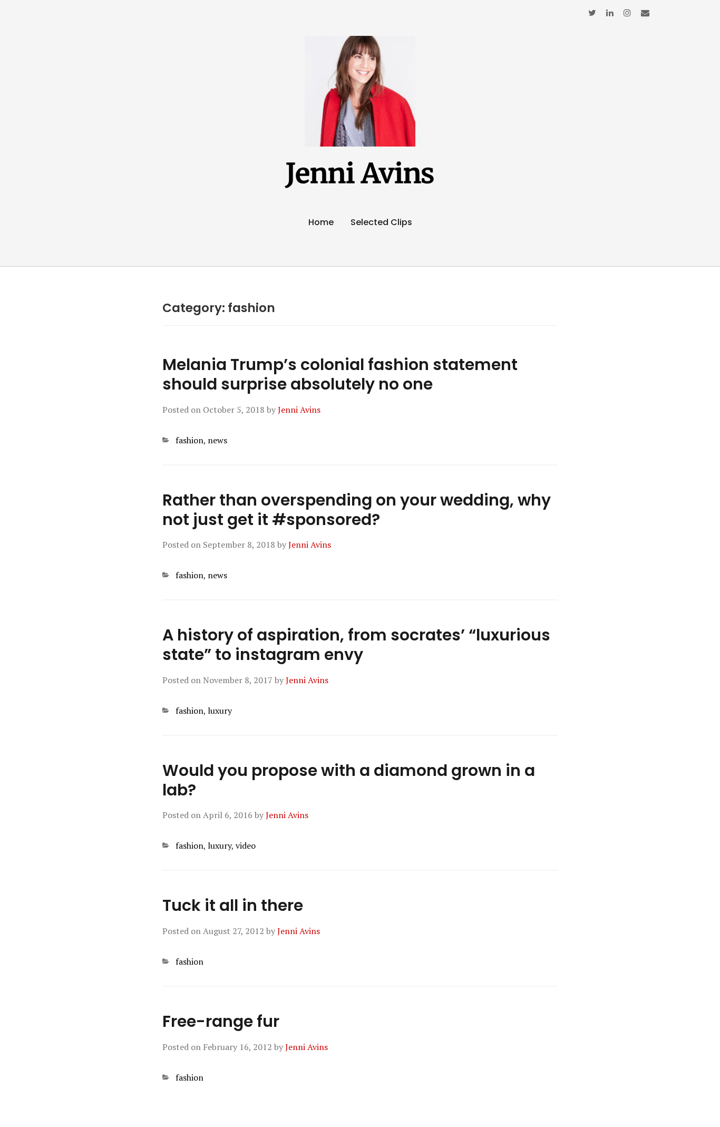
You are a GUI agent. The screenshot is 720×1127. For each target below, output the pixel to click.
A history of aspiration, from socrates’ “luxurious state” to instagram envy (356, 645)
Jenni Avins (360, 173)
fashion (189, 440)
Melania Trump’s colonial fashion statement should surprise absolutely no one (340, 374)
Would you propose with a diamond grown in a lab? (348, 780)
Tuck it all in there (232, 905)
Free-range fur (220, 1021)
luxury (220, 710)
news (217, 440)
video (246, 845)
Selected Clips (381, 222)
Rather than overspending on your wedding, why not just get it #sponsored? (356, 510)
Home (321, 222)
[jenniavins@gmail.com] (645, 12)
